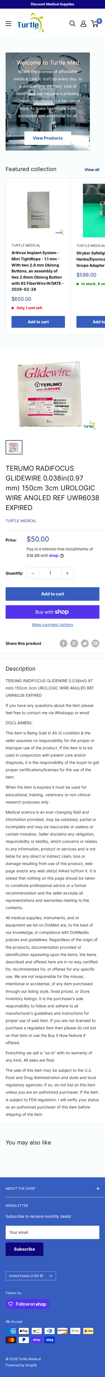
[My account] (83, 24)
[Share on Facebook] (63, 643)
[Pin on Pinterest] (74, 643)
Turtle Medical (26, 245)
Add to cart (38, 321)
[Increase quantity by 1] (67, 573)
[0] (94, 23)
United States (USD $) (26, 1276)
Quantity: (14, 573)
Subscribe (24, 1249)
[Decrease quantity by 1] (33, 573)
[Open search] (72, 24)
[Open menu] (8, 23)
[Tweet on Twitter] (85, 643)
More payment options (52, 624)
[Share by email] (95, 643)
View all (92, 169)
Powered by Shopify (21, 1365)
